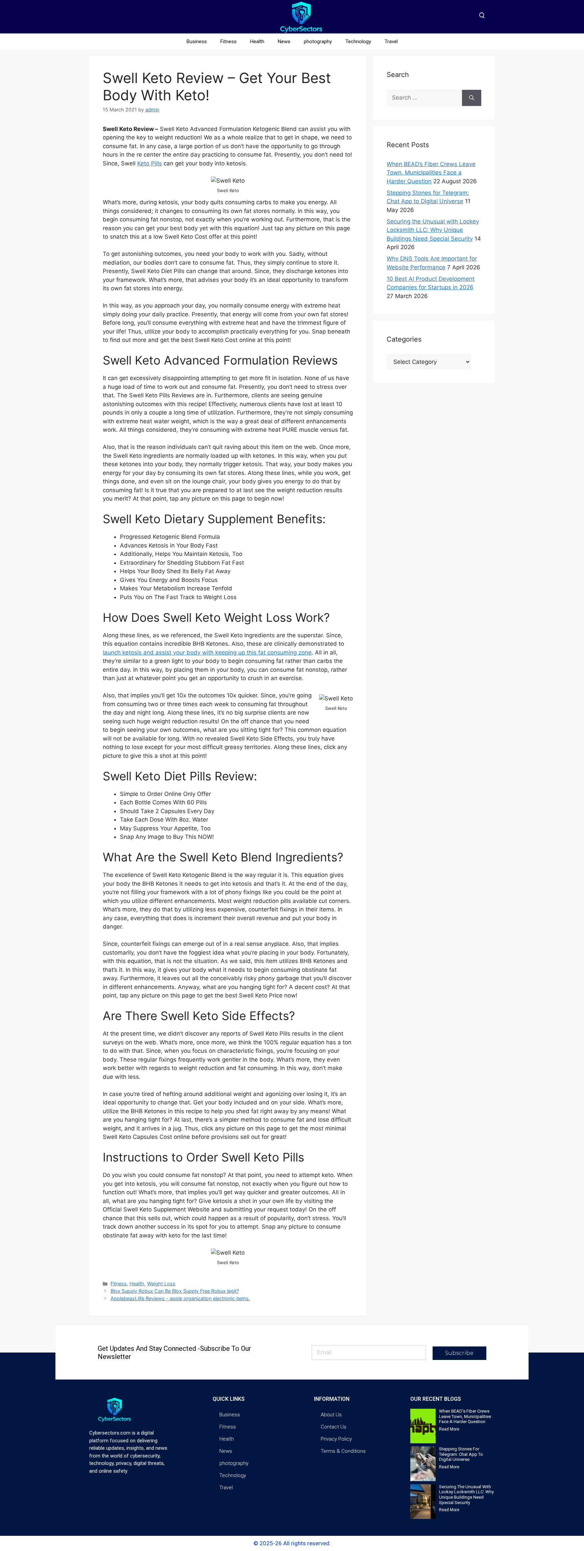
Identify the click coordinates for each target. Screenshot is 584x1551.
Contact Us (333, 1427)
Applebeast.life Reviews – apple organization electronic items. (180, 1298)
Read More (449, 1429)
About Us (331, 1415)
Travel (391, 41)
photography (318, 41)
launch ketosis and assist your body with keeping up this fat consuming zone (207, 652)
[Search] (471, 98)
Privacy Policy (336, 1439)
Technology (358, 41)
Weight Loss (161, 1283)
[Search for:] (424, 98)
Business (197, 41)
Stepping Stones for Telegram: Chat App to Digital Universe (461, 1454)
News (284, 41)
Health (257, 41)
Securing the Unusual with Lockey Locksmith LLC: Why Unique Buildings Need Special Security (433, 230)
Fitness (228, 41)
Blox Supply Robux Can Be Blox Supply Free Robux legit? (175, 1291)
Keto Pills (149, 163)
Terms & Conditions (343, 1451)
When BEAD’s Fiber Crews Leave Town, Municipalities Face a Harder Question (431, 173)
